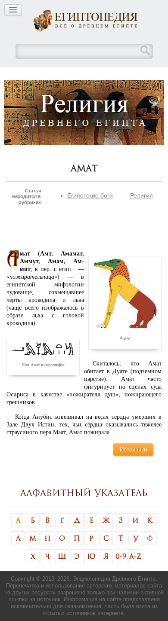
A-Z (135, 556)
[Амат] (125, 292)
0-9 (120, 556)
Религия (141, 195)
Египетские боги (90, 195)
